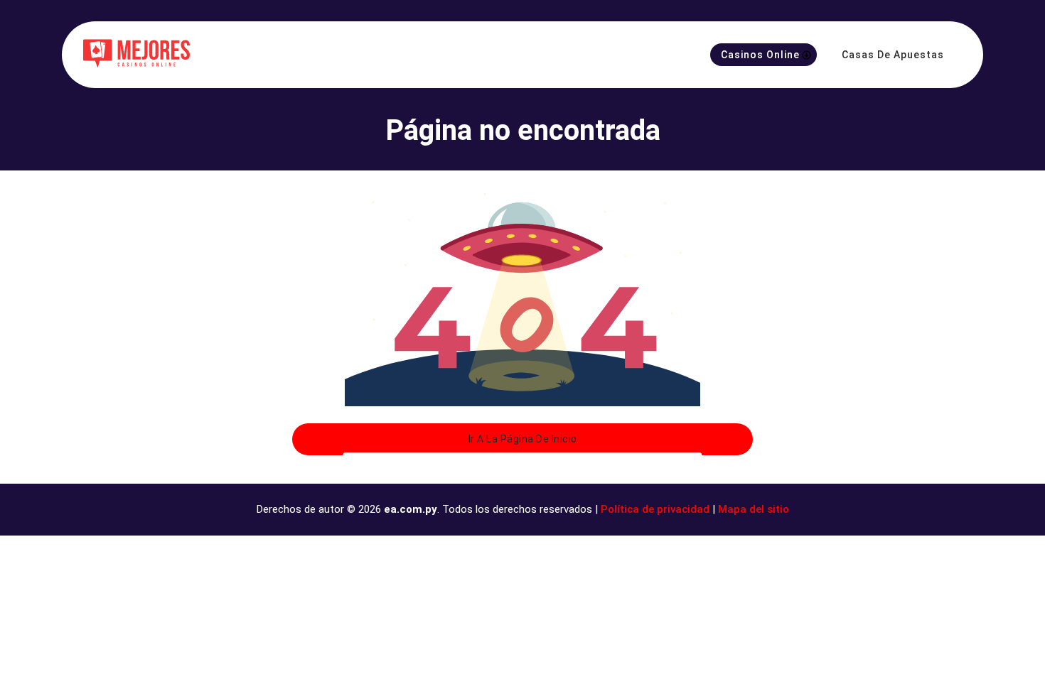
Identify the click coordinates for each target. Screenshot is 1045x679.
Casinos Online (760, 54)
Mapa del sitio (753, 509)
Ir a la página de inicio (522, 439)
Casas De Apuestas (893, 54)
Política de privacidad (655, 509)
